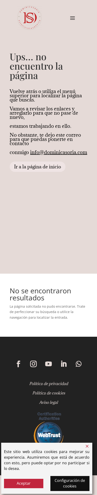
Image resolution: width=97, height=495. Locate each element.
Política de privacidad (48, 383)
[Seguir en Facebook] (18, 363)
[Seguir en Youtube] (48, 363)
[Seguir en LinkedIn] (63, 363)
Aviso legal (48, 402)
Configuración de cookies (70, 483)
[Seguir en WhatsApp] (78, 363)
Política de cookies (48, 393)
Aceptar (24, 483)
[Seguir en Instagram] (33, 363)
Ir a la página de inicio (37, 167)
